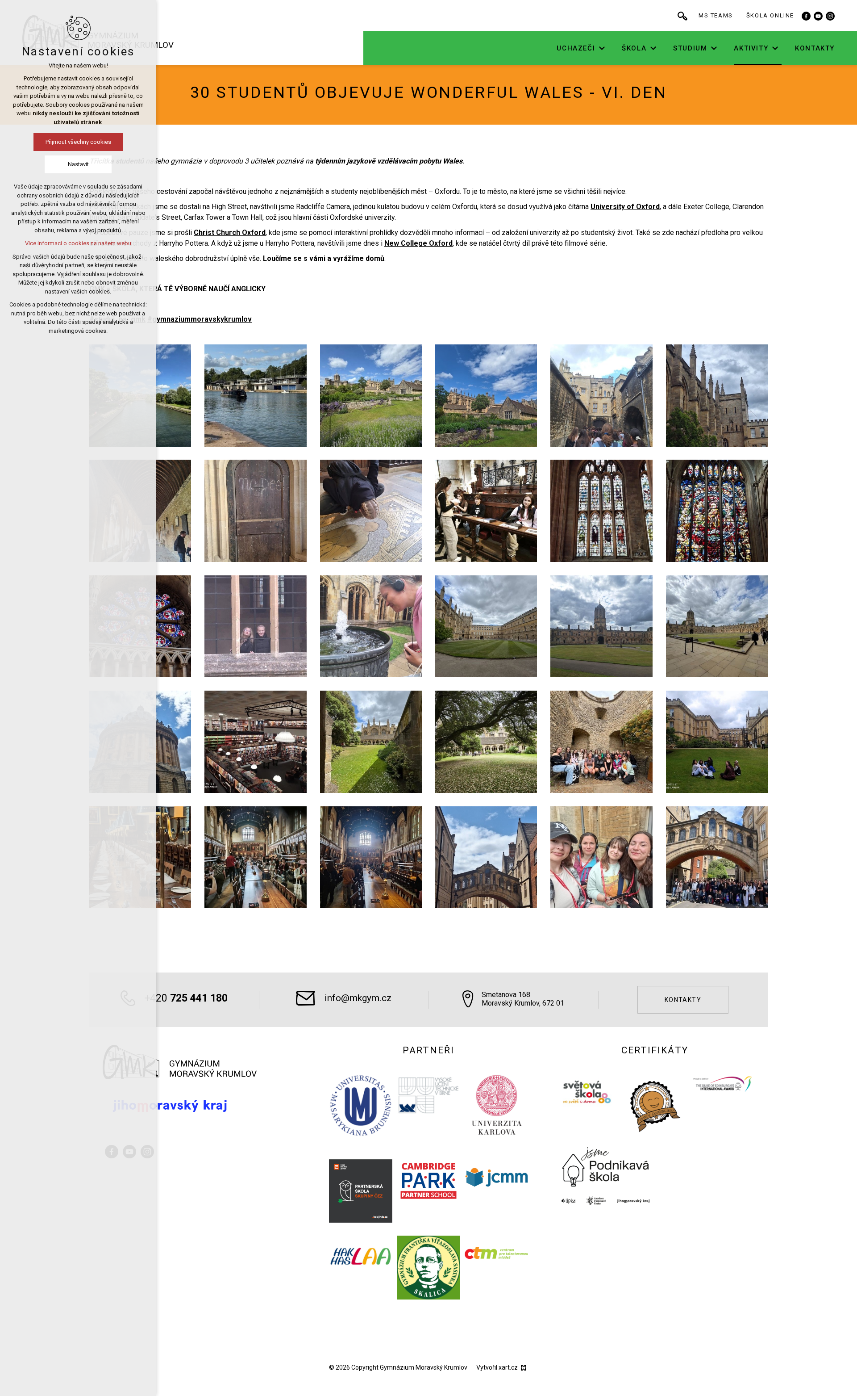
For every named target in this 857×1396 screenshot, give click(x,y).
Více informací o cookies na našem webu (78, 243)
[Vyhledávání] (682, 16)
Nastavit (78, 164)
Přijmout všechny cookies (78, 141)
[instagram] (830, 16)
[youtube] (818, 16)
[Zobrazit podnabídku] (601, 48)
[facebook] (806, 16)
